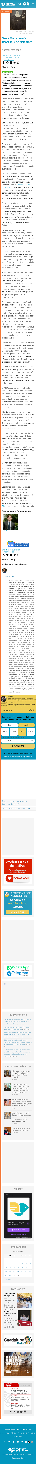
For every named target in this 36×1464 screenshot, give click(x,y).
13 (30, 1263)
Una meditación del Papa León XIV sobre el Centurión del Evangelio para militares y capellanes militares (17, 1022)
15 (10, 1267)
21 (6, 1271)
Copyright (31, 1433)
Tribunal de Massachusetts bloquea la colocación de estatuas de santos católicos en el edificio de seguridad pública (18, 1042)
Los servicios (5, 1433)
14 (6, 1267)
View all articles (8, 576)
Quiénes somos (10, 1429)
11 (22, 1263)
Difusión (13, 1433)
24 (18, 1271)
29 (10, 1275)
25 (22, 1271)
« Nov (6, 1280)
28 (6, 1275)
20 (30, 1267)
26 (26, 1271)
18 (22, 1267)
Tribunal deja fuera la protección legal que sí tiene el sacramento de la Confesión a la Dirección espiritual (17, 1035)
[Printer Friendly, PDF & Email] (7, 72)
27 (30, 1271)
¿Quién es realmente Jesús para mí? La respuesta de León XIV (10, 1315)
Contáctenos (18, 1437)
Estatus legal (22, 1433)
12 (26, 1263)
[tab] (11, 1385)
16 (14, 1267)
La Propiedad (26, 1429)
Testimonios (6, 11)
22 (10, 1271)
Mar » (10, 1280)
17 (18, 1267)
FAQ (18, 1429)
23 (14, 1271)
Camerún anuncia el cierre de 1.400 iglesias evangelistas (21, 1129)
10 (18, 1263)
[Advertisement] (18, 785)
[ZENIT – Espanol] (10, 4)
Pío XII (4, 506)
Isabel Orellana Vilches (13, 57)
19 (26, 1267)
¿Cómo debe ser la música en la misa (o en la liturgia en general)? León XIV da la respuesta (21, 1074)
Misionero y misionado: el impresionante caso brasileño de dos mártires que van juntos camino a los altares (22, 1102)
